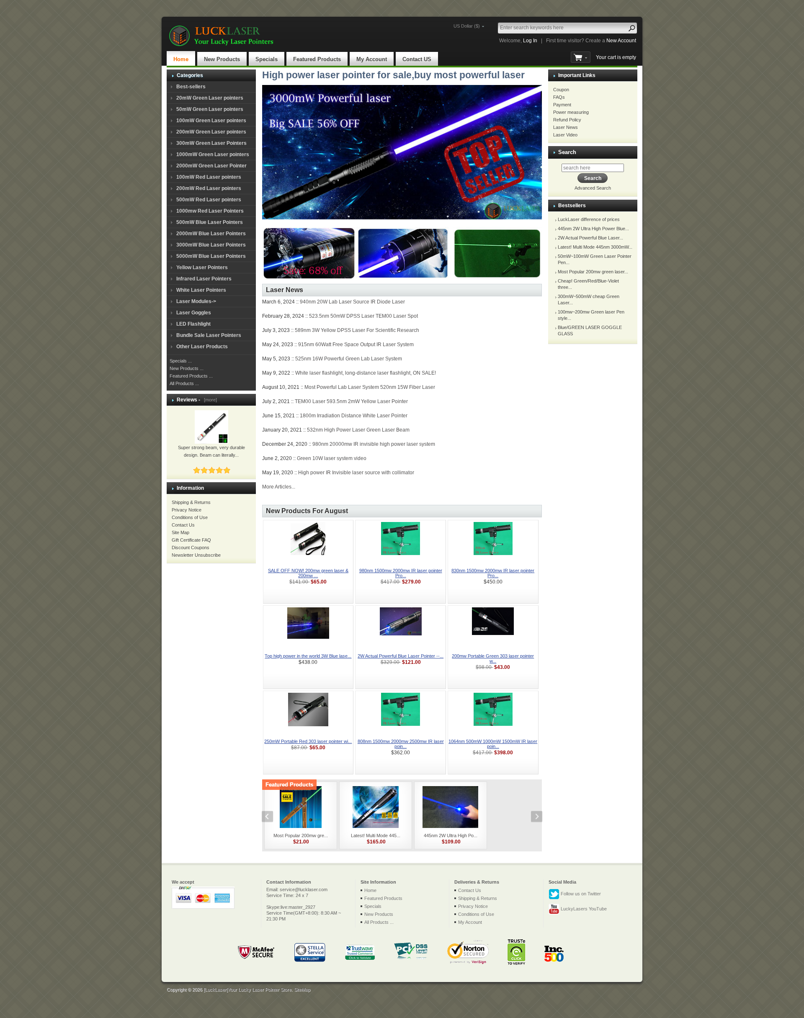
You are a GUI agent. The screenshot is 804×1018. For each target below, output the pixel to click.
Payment (562, 104)
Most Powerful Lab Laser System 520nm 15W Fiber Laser (369, 387)
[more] (209, 399)
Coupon (561, 89)
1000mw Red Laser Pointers (210, 211)
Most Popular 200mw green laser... (593, 271)
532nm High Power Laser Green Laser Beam (358, 429)
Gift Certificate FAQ (191, 539)
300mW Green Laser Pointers (211, 143)
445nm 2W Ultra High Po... (450, 835)
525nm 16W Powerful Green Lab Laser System (348, 358)
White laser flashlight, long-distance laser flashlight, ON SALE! (365, 372)
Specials (266, 59)
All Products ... (184, 383)
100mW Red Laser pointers (208, 177)
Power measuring (571, 112)
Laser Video (565, 134)
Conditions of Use (190, 517)
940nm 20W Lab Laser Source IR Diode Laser (352, 301)
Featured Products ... (191, 375)
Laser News (565, 127)
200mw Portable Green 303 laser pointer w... (493, 658)
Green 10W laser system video (331, 458)
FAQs (559, 97)
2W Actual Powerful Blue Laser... (590, 237)
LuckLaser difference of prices (589, 219)
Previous (271, 817)
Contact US (416, 59)
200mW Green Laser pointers (211, 132)
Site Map (180, 532)
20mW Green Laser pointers (209, 98)
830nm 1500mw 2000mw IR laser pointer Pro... (492, 573)
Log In (530, 40)
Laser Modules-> (196, 301)
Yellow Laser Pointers (202, 267)
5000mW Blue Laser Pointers (211, 256)
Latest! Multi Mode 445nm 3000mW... (595, 246)
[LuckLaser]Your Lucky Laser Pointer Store (247, 989)
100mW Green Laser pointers (211, 120)
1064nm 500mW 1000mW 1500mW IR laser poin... (492, 744)
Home (180, 59)
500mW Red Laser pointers (208, 200)
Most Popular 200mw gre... (300, 835)
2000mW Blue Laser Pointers (211, 234)
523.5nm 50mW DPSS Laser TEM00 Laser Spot (363, 316)
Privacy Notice (186, 509)
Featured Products (317, 59)
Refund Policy (567, 119)
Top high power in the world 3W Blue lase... (308, 655)
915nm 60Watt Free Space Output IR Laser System (356, 344)
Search (567, 152)
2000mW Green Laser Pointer (211, 166)
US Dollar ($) (467, 25)
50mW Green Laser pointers (209, 109)
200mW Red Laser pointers (208, 188)
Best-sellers (191, 87)
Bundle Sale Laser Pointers (208, 335)
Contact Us (183, 524)
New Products (222, 59)
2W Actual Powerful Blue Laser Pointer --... (400, 655)
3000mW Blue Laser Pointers (211, 245)
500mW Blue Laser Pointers (209, 222)
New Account (621, 40)
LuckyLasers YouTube (583, 908)
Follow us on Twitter (580, 893)
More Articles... (278, 486)
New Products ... (187, 368)
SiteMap (302, 989)
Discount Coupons (190, 547)
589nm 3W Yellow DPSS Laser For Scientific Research (357, 330)
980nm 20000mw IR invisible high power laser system (373, 444)
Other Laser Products (202, 347)
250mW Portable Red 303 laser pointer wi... (308, 741)
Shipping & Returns (191, 502)
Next (532, 817)
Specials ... (181, 360)
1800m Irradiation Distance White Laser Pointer (353, 415)
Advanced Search (593, 187)
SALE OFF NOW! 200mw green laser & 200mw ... (308, 573)
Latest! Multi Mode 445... (375, 835)
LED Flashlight (193, 324)
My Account (371, 59)
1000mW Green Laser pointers (212, 154)
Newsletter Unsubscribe (196, 555)
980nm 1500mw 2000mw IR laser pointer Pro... (400, 573)
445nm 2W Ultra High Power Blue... (593, 228)
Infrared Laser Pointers (204, 279)
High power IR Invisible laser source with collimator (356, 472)
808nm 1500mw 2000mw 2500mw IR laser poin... (401, 744)
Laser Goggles (193, 313)
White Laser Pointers (201, 290)
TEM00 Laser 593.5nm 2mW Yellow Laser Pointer (351, 401)
